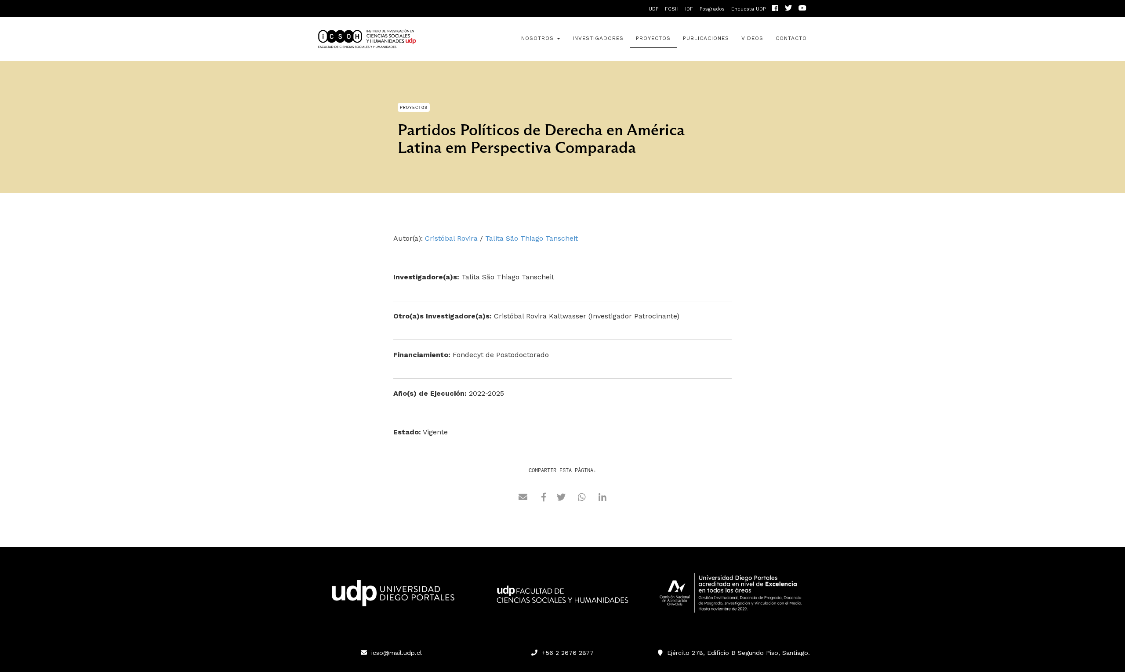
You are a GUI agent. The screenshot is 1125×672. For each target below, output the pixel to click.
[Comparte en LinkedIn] (602, 498)
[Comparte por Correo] (523, 498)
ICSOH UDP (391, 39)
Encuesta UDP (748, 9)
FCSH (672, 9)
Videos (752, 38)
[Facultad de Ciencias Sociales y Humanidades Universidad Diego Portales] (562, 600)
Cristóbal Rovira (451, 238)
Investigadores (598, 38)
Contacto (791, 38)
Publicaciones (706, 38)
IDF (689, 9)
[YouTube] (802, 9)
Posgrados (712, 9)
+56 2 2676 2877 (565, 652)
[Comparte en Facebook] (543, 498)
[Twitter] (788, 9)
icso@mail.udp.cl (396, 652)
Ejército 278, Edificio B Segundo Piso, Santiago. (736, 652)
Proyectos (653, 38)
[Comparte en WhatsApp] (582, 498)
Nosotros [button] (538, 38)
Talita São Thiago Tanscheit (531, 238)
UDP (653, 9)
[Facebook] (775, 9)
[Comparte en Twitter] (561, 498)
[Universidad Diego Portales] (391, 595)
